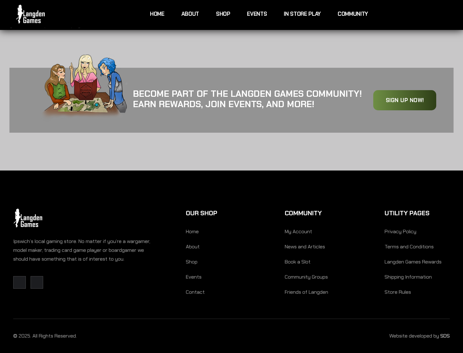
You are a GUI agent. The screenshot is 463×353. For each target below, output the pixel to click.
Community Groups (306, 277)
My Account (298, 231)
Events (257, 13)
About (190, 13)
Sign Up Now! (405, 100)
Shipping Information (408, 277)
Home (157, 13)
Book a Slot (298, 261)
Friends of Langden (306, 292)
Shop (223, 13)
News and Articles (305, 246)
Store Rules (398, 292)
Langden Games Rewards (413, 261)
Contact (195, 292)
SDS (445, 336)
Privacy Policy (400, 231)
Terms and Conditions (409, 246)
